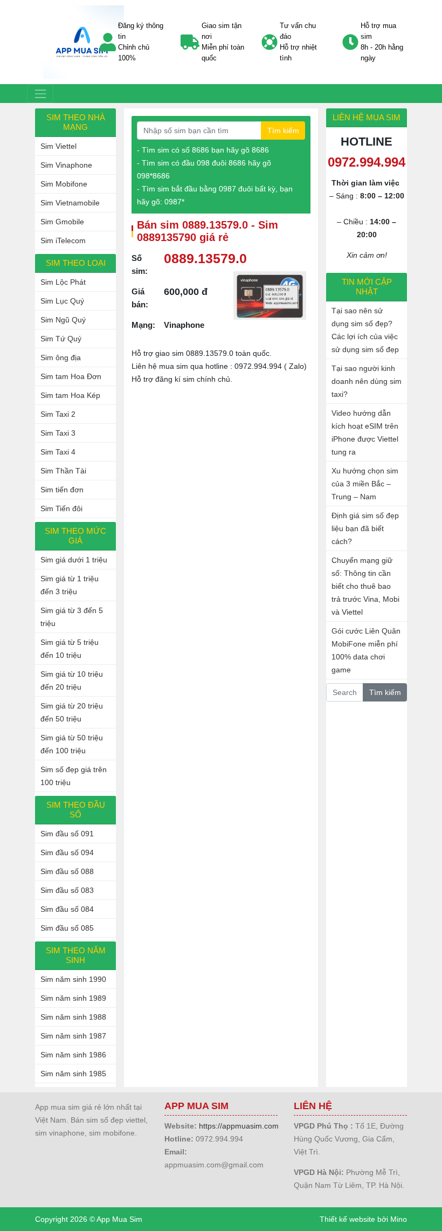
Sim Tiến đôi (61, 508)
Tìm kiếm (283, 130)
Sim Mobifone (63, 184)
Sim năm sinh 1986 (73, 1054)
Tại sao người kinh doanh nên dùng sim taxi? (367, 381)
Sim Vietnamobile (70, 202)
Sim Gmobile (62, 221)
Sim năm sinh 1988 (73, 1017)
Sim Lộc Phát (63, 282)
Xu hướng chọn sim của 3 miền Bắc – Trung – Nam (365, 483)
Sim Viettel (58, 146)
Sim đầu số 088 (67, 871)
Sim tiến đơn (62, 489)
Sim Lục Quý (62, 301)
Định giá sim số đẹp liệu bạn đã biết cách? (365, 528)
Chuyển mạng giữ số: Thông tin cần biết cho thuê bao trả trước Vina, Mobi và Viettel (365, 586)
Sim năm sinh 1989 (73, 998)
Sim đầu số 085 (67, 928)
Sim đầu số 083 (67, 890)
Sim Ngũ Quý (63, 319)
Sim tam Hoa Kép (70, 395)
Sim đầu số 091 (67, 833)
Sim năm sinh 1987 (73, 1035)
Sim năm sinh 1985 (73, 1073)
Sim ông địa (60, 357)
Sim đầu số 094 (67, 852)
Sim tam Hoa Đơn (70, 376)
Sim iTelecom (63, 240)
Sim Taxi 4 (57, 452)
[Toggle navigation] (40, 93)
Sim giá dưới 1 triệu (73, 559)
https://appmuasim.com (239, 1126)
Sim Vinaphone (66, 165)
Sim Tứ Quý (60, 338)
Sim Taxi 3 (57, 433)
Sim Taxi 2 (57, 414)
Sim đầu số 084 (67, 909)
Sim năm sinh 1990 (73, 979)
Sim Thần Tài (63, 470)
